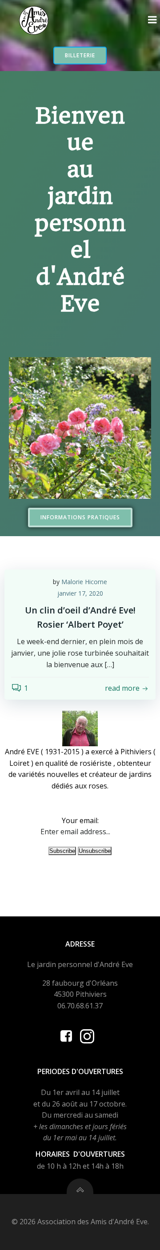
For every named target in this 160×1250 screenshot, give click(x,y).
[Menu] (152, 20)
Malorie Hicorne (84, 581)
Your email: (80, 820)
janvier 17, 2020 (80, 593)
